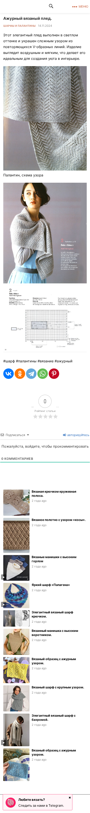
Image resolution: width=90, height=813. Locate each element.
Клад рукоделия (22, 6)
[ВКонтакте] (8, 373)
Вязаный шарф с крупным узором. (58, 687)
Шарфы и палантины (19, 25)
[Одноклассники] (20, 373)
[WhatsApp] (42, 373)
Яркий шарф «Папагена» (51, 585)
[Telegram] (31, 373)
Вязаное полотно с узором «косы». (59, 520)
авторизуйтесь (77, 435)
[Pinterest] (54, 373)
